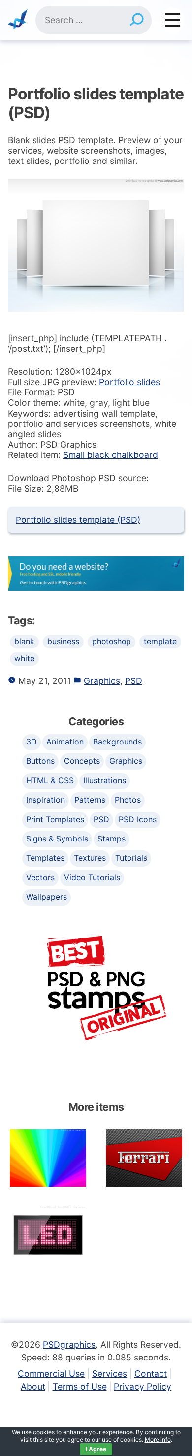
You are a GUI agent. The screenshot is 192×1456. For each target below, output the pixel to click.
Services (109, 1373)
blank (24, 641)
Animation (65, 741)
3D (31, 741)
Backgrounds (117, 741)
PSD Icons (138, 819)
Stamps (111, 838)
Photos (128, 800)
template (160, 641)
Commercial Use (51, 1373)
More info (158, 1439)
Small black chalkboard (110, 455)
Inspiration (45, 800)
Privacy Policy (142, 1386)
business (63, 641)
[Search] (137, 20)
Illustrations (104, 780)
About (33, 1386)
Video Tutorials (92, 877)
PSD (133, 681)
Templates (45, 858)
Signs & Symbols (57, 838)
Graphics (102, 681)
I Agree (96, 1449)
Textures (90, 858)
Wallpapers (46, 897)
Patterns (89, 800)
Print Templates (55, 819)
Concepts (82, 761)
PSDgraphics (69, 1344)
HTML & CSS (50, 780)
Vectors (40, 877)
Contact (150, 1373)
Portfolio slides (129, 382)
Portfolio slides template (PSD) (78, 520)
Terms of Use (80, 1386)
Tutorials (131, 858)
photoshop (111, 641)
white (24, 658)
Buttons (40, 761)
